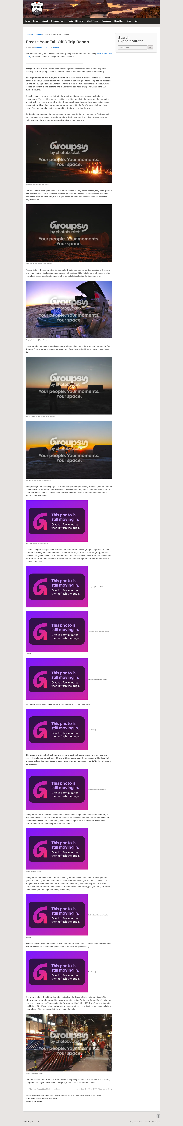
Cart (136, 21)
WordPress (156, 1122)
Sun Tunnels (97, 1095)
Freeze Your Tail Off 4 (62, 1095)
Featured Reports (75, 21)
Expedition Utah (33, 1122)
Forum (36, 21)
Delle (38, 1095)
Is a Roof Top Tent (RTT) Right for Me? (93, 1089)
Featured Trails (57, 21)
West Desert (53, 1098)
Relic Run (118, 21)
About (45, 21)
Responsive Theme (136, 1122)
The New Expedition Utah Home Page (44, 1089)
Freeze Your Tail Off (47, 1095)
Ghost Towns (92, 21)
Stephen (55, 47)
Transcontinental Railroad (35, 1098)
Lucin (73, 1095)
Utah (46, 1098)
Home (27, 21)
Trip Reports (37, 34)
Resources (106, 21)
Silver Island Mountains (84, 1095)
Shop (129, 21)
